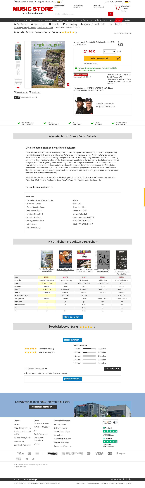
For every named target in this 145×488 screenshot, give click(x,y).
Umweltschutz (59, 435)
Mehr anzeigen (71, 316)
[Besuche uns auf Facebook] (123, 479)
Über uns (17, 421)
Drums (32, 20)
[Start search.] (110, 14)
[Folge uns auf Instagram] (126, 479)
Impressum (98, 483)
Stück (119, 51)
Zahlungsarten (60, 424)
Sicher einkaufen (60, 428)
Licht (97, 20)
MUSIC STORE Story (41, 427)
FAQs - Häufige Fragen (22, 428)
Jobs (110, 24)
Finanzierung (19, 441)
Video (128, 24)
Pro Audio (74, 20)
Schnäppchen (22, 24)
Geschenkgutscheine (62, 439)
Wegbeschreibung (61, 442)
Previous (18, 42)
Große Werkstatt (40, 434)
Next (18, 87)
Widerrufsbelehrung (120, 483)
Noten (118, 20)
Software (84, 20)
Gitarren (17, 20)
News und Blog (30, 479)
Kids (111, 20)
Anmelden (117, 2)
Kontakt (17, 479)
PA (67, 20)
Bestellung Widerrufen (63, 446)
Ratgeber (118, 24)
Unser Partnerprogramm (41, 422)
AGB (129, 483)
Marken (87, 24)
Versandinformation (62, 421)
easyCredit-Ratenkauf (22, 445)
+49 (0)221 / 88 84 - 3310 (105, 107)
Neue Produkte (39, 24)
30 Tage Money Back (22, 438)
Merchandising (71, 24)
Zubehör (127, 20)
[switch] (115, 422)
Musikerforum (81, 483)
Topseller (55, 24)
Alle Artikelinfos (80, 44)
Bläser (105, 20)
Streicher (58, 20)
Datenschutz (107, 483)
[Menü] (117, 420)
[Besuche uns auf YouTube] (130, 479)
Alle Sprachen (112, 368)
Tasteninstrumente (45, 20)
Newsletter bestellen (41, 406)
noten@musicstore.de (25, 2)
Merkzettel (36, 92)
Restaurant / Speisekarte (39, 439)
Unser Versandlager (62, 431)
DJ (91, 20)
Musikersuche (100, 24)
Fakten (16, 424)
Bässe (25, 20)
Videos (36, 444)
